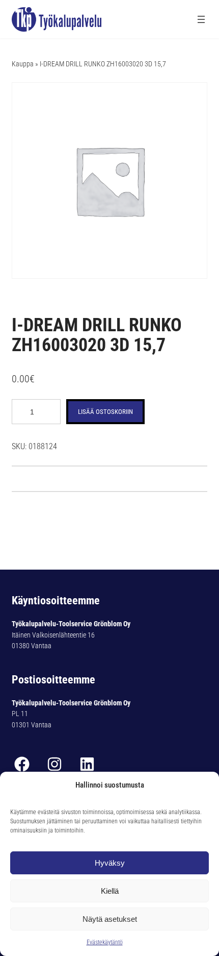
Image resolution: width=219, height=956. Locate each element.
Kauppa (23, 64)
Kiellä (110, 891)
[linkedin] (87, 764)
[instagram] (54, 764)
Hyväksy (110, 863)
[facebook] (22, 764)
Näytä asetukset (110, 919)
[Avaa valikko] (201, 19)
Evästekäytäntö (105, 942)
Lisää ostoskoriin (105, 411)
